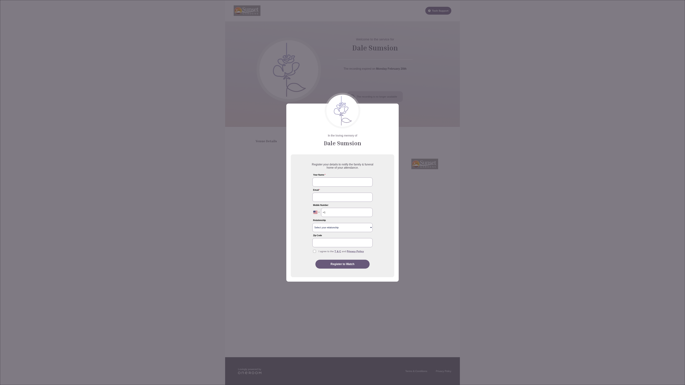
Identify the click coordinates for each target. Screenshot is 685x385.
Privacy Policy (355, 251)
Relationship (319, 220)
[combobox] (316, 212)
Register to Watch (342, 264)
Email (316, 190)
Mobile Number (320, 205)
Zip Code (317, 235)
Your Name (319, 175)
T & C (337, 251)
